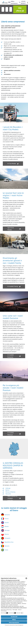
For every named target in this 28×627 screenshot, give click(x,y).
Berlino (7, 490)
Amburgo (8, 488)
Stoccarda (8, 494)
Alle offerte (19, 9)
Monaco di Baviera (10, 492)
